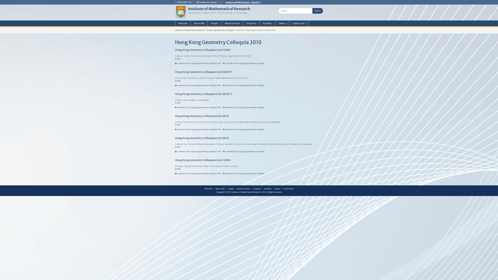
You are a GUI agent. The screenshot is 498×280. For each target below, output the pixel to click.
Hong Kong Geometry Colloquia (220, 30)
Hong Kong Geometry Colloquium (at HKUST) (203, 72)
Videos (282, 23)
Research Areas (232, 23)
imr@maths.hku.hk (208, 2)
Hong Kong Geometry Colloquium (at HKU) (202, 116)
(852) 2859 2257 (184, 2)
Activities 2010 (184, 63)
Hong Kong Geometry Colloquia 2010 (206, 63)
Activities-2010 (232, 63)
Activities (267, 23)
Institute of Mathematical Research (219, 8)
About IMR (199, 23)
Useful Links (299, 23)
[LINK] (177, 58)
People (214, 23)
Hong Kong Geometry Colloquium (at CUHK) (203, 49)
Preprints (251, 23)
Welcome (182, 23)
